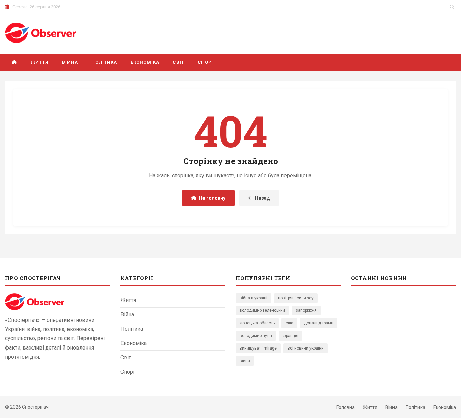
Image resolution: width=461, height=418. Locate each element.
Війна (70, 62)
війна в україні (253, 298)
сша (289, 323)
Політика (104, 62)
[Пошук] (452, 7)
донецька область (257, 323)
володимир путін (256, 335)
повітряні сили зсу (296, 298)
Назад (262, 198)
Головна (345, 407)
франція (290, 335)
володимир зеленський (262, 310)
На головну (212, 198)
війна (245, 360)
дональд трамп (318, 323)
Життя (40, 62)
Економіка (145, 62)
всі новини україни (306, 348)
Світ (178, 62)
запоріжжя (306, 310)
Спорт (206, 62)
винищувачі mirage (258, 348)
